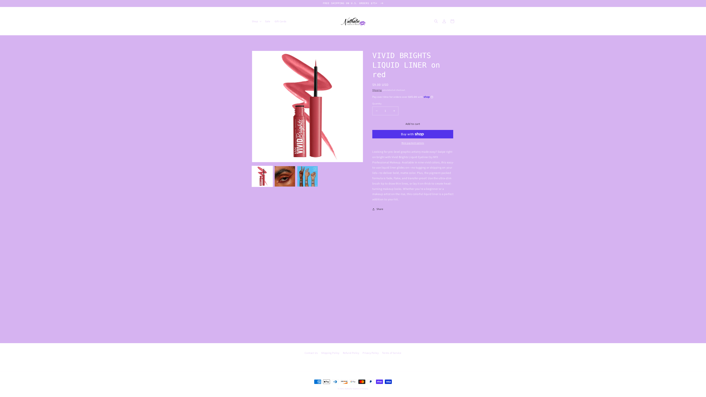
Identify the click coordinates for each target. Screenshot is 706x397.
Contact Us (311, 353)
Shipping (377, 90)
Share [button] (380, 209)
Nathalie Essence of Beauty (356, 388)
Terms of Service (391, 353)
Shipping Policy (330, 353)
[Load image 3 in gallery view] (307, 176)
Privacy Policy (371, 353)
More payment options (413, 143)
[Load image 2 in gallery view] (284, 176)
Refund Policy (351, 353)
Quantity (376, 103)
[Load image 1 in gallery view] (262, 176)
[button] (256, 21)
